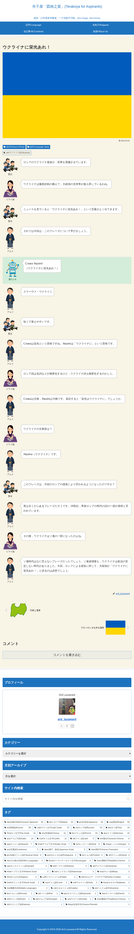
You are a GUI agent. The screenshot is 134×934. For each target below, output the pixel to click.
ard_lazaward (67, 719)
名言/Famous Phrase (15, 147)
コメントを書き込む (67, 655)
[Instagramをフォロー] (72, 726)
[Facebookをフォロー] (67, 726)
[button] (128, 799)
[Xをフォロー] (61, 726)
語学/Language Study (39, 147)
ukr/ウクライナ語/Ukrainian (18, 153)
